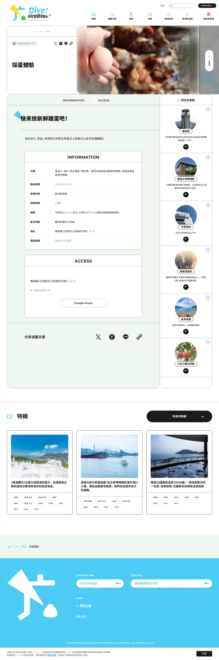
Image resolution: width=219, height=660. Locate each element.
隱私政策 (52, 655)
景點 (48, 31)
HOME (40, 31)
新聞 (162, 5)
